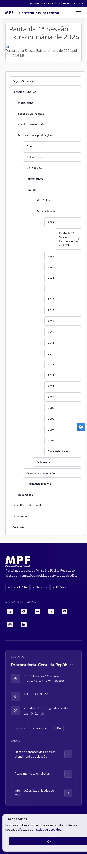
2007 (51, 429)
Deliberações (35, 157)
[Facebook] (23, 611)
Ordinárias (43, 462)
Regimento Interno (39, 484)
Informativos (35, 178)
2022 (51, 267)
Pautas (31, 189)
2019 (51, 299)
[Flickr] (37, 611)
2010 (51, 397)
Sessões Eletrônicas (31, 113)
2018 (51, 310)
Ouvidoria (18, 527)
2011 (51, 386)
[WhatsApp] (10, 611)
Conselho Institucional (26, 505)
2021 (51, 277)
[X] (51, 611)
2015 (51, 342)
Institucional (26, 102)
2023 (51, 256)
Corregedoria (21, 516)
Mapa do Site (19, 587)
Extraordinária (45, 211)
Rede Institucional (73, 3)
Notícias (61, 587)
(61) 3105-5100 (41, 694)
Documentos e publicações (35, 135)
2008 (51, 418)
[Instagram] (10, 624)
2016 (51, 332)
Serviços (41, 587)
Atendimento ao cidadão (46, 728)
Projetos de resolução (41, 473)
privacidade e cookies (46, 829)
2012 (51, 375)
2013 (51, 364)
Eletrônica (43, 200)
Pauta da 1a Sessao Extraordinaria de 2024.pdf (41, 50)
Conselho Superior (24, 92)
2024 (51, 222)
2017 (51, 321)
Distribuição (34, 168)
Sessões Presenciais (31, 124)
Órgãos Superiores (24, 81)
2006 (51, 440)
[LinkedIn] (23, 624)
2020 (51, 288)
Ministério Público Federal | (46, 3)
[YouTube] (64, 611)
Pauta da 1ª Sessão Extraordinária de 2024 (68, 239)
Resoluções (25, 494)
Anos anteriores (58, 451)
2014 (51, 353)
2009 (51, 408)
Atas (29, 146)
